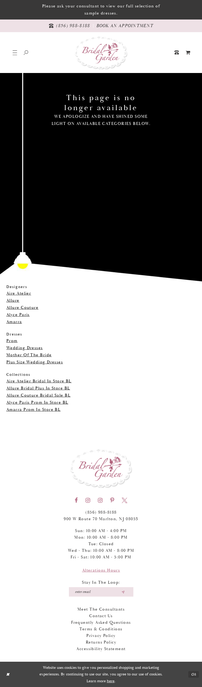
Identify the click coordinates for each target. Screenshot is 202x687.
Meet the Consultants (101, 609)
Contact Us (101, 616)
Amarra (14, 322)
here (110, 681)
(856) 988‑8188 (101, 512)
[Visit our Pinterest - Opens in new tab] (112, 500)
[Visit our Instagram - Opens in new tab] (87, 500)
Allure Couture (22, 307)
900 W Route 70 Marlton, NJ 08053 (101, 519)
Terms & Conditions (100, 629)
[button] (15, 52)
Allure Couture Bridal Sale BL (38, 395)
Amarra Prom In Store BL (33, 409)
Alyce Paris (18, 315)
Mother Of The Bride (29, 355)
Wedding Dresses (24, 348)
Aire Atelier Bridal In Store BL (39, 381)
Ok (193, 674)
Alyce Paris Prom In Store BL (37, 402)
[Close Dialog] (7, 674)
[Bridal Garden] (101, 52)
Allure (12, 300)
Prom (12, 341)
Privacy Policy (100, 636)
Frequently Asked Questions (101, 622)
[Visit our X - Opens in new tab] (124, 500)
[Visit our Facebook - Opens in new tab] (76, 500)
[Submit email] (123, 592)
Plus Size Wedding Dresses (34, 362)
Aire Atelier (18, 293)
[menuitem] (188, 52)
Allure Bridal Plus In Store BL (38, 388)
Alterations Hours (101, 570)
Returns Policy (101, 642)
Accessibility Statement (100, 649)
